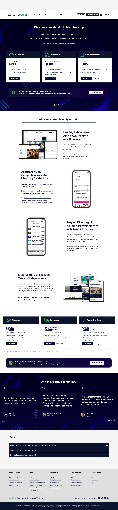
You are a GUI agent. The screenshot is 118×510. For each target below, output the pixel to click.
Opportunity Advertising (56, 485)
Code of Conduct (92, 498)
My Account (74, 477)
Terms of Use (84, 498)
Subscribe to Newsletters (35, 488)
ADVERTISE (81, 14)
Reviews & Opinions (34, 480)
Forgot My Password (76, 480)
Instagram (108, 498)
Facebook (99, 498)
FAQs (93, 482)
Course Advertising (54, 488)
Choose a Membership (14, 477)
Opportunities (49, 15)
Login (107, 14)
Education (63, 15)
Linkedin (105, 498)
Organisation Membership (15, 482)
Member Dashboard (76, 485)
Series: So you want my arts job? (37, 482)
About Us (94, 477)
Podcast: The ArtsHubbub (35, 485)
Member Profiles (33, 490)
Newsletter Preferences (76, 482)
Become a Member (93, 14)
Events (57, 15)
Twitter (102, 498)
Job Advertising (54, 477)
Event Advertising (54, 482)
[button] (107, 445)
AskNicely (114, 420)
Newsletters (71, 15)
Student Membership (14, 485)
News (35, 15)
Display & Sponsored (55, 480)
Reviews (41, 15)
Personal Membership (14, 480)
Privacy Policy (77, 498)
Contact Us (94, 480)
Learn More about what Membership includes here (59, 44)
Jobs (31, 15)
